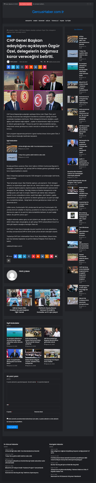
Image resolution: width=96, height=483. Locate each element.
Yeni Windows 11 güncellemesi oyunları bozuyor (84, 231)
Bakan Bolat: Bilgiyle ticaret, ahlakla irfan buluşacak (32, 361)
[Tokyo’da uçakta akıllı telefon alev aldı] (12, 157)
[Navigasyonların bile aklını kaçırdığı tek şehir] (73, 288)
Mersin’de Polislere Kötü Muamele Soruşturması (84, 301)
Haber (35, 20)
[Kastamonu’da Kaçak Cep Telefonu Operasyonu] (73, 99)
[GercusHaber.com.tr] (48, 11)
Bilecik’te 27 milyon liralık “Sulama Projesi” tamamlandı (83, 86)
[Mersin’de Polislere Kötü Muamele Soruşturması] (73, 300)
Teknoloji (54, 20)
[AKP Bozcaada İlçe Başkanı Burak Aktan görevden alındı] (52, 332)
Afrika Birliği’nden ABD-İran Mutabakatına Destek (35, 146)
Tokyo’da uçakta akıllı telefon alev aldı (31, 155)
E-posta (9, 411)
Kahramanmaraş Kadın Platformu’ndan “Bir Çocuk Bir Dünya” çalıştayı (33, 341)
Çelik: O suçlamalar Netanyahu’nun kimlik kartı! (14, 361)
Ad (8, 404)
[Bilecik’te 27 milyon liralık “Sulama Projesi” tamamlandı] (73, 84)
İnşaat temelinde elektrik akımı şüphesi (83, 257)
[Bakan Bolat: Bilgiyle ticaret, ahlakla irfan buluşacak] (33, 353)
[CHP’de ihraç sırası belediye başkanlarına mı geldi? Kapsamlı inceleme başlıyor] (73, 269)
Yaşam (62, 20)
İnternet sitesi (38, 411)
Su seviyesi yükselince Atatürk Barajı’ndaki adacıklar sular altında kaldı (53, 4)
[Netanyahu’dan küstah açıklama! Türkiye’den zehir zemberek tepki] (73, 143)
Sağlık (48, 20)
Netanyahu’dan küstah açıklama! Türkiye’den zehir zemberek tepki (84, 146)
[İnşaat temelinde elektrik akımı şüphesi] (73, 257)
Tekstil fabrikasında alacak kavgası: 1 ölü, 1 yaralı (77, 181)
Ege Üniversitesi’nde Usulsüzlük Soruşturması (84, 245)
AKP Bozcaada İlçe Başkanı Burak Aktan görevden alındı (51, 340)
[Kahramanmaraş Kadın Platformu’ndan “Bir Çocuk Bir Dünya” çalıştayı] (33, 332)
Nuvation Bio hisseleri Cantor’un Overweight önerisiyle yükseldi (75, 173)
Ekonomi (41, 20)
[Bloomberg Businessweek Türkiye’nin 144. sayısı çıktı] (73, 215)
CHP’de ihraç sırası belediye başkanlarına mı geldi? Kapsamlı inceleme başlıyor (84, 273)
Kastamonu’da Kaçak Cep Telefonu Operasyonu (84, 100)
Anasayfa (28, 20)
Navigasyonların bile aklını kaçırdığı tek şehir (84, 289)
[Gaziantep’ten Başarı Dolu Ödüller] (52, 353)
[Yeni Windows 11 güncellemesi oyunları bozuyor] (73, 230)
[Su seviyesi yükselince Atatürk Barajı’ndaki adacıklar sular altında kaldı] (15, 332)
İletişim (68, 20)
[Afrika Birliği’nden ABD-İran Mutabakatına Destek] (12, 148)
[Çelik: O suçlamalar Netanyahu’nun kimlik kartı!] (15, 353)
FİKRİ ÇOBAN (13, 62)
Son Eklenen (78, 29)
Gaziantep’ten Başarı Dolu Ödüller (51, 360)
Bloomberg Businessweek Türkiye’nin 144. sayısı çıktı (84, 217)
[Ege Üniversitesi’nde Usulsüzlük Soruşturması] (73, 244)
